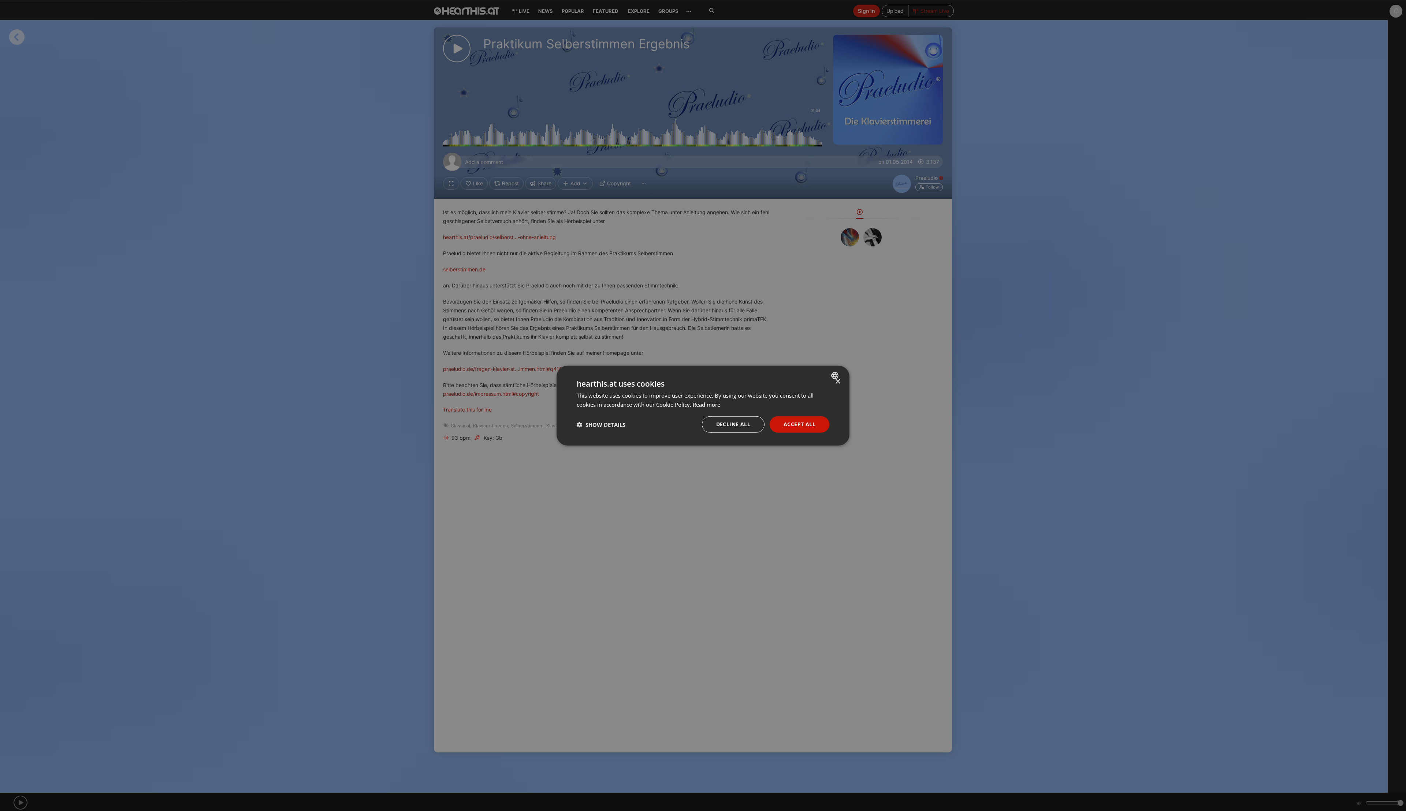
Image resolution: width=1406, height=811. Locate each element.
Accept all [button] (799, 424)
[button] (601, 424)
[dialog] (703, 405)
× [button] (837, 381)
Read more (706, 404)
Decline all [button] (733, 424)
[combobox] (835, 375)
